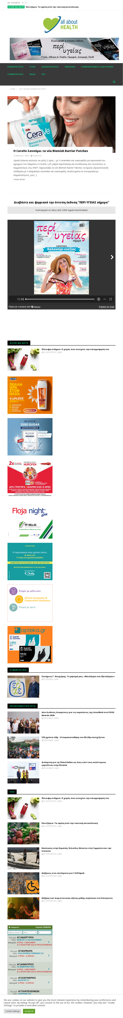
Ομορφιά (70, 67)
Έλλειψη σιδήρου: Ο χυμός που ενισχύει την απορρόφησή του (75, 349)
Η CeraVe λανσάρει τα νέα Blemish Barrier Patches (51, 151)
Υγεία (33, 67)
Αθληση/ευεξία (50, 67)
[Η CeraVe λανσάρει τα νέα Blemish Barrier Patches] (62, 124)
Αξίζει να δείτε (16, 7)
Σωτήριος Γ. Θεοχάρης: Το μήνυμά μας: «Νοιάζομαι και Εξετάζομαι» (78, 676)
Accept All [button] (29, 1011)
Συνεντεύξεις (15, 74)
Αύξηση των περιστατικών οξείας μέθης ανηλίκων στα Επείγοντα (77, 898)
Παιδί (32, 74)
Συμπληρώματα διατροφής (97, 67)
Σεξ (43, 74)
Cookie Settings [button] (13, 1011)
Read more (20, 179)
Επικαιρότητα (16, 67)
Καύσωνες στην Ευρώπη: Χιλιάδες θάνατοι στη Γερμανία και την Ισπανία (63, 7)
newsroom (37, 156)
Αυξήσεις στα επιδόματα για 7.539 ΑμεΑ (63, 873)
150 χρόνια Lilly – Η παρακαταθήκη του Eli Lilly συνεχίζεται (73, 737)
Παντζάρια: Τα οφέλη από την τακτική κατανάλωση (70, 823)
